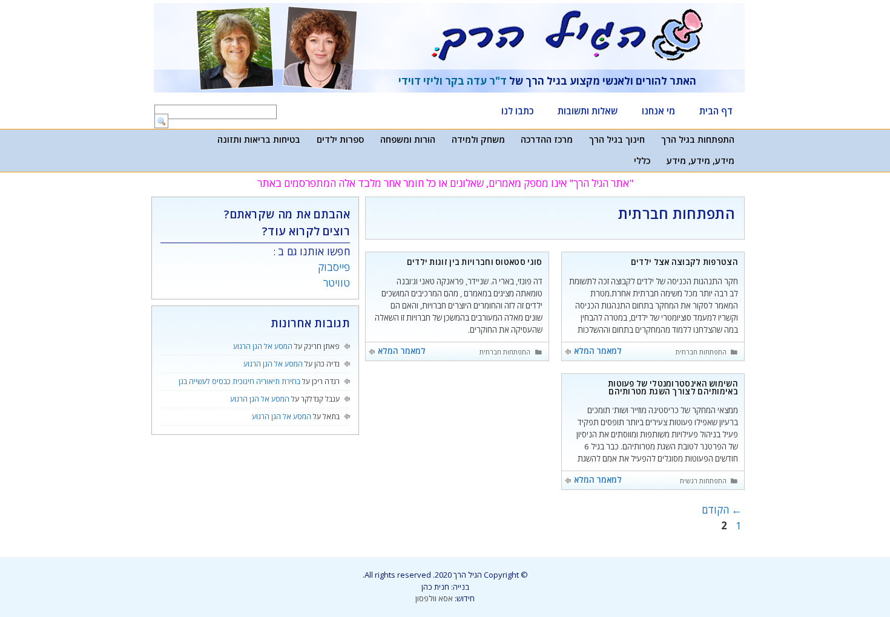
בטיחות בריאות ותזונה (258, 139)
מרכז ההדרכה (547, 139)
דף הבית (716, 111)
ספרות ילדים (340, 139)
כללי (642, 160)
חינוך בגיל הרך (617, 139)
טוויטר (336, 283)
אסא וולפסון (434, 598)
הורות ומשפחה (407, 139)
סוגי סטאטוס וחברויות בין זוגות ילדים (474, 261)
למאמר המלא (598, 350)
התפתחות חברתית (701, 352)
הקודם (722, 510)
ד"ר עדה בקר (476, 81)
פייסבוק (334, 267)
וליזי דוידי (420, 81)
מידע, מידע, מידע (700, 160)
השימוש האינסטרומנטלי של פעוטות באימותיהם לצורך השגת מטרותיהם (673, 387)
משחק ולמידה (478, 139)
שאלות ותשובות (588, 111)
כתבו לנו (517, 111)
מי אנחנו (658, 111)
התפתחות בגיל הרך (697, 139)
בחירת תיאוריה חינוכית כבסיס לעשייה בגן (239, 381)
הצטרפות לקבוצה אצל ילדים (684, 261)
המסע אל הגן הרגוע (262, 346)
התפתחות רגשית (703, 481)
